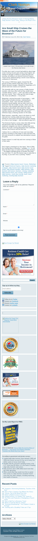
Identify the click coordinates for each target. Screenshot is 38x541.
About (10, 530)
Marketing (32, 164)
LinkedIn (15, 305)
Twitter (15, 299)
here (28, 148)
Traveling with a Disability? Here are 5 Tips (18, 507)
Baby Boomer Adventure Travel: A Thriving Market (18, 19)
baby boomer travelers (13, 169)
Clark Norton (19, 4)
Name (5, 206)
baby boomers (25, 169)
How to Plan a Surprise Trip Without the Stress (19, 492)
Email (5, 213)
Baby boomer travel (17, 164)
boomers (18, 171)
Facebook (15, 301)
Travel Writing (16, 530)
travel (25, 174)
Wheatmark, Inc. (15, 536)
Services (5, 530)
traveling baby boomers (16, 175)
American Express (15, 166)
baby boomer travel (15, 168)
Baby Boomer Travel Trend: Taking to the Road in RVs (19, 20)
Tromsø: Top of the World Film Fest (15, 493)
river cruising (18, 172)
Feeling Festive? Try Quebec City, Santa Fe (18, 496)
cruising (24, 171)
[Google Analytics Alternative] (4, 1)
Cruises (26, 164)
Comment (6, 189)
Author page (14, 303)
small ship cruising (17, 174)
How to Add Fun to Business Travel (15, 501)
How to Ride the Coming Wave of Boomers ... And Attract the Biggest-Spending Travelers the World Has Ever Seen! (18, 449)
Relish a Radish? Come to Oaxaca (15, 495)
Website (5, 220)
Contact (22, 530)
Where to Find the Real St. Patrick (15, 502)
